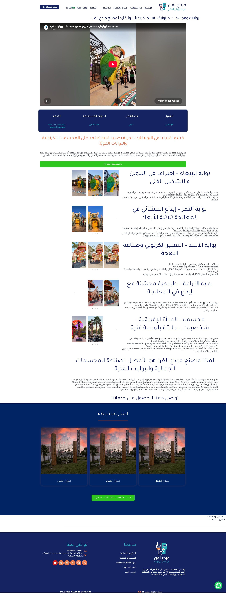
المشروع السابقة (216, 517)
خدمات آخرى (130, 572)
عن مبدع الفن (136, 8)
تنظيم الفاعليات (129, 567)
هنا (139, 592)
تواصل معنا (82, 8)
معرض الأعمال (120, 8)
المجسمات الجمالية (128, 558)
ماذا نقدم (107, 8)
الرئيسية (148, 8)
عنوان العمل (162, 481)
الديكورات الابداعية (128, 553)
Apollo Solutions (82, 592)
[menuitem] (70, 8)
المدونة (93, 8)
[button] (116, 183)
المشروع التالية (218, 520)
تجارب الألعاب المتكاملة (126, 562)
